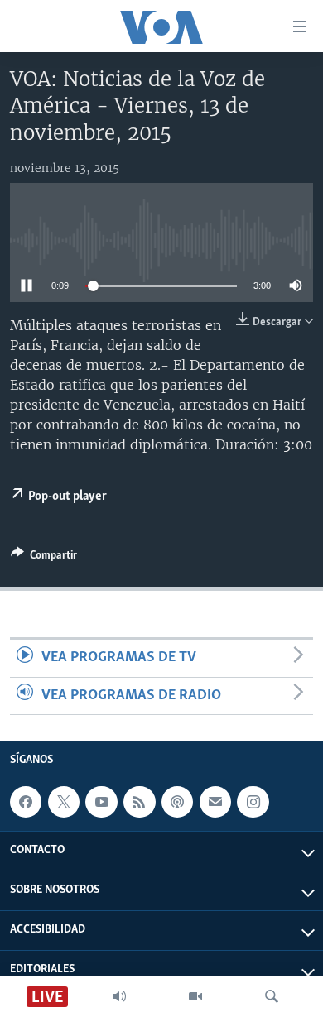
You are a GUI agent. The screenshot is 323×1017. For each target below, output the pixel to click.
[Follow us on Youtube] (101, 802)
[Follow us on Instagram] (252, 802)
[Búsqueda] (271, 996)
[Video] (195, 996)
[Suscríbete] (215, 802)
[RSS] (139, 802)
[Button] (44, 557)
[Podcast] (177, 802)
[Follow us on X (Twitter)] (64, 802)
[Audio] (119, 996)
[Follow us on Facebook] (25, 802)
